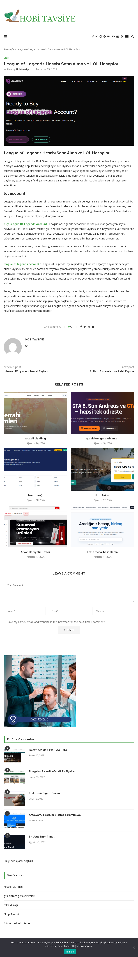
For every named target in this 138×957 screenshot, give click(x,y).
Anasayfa (9, 49)
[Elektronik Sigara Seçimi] (14, 799)
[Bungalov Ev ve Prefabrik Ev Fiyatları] (14, 777)
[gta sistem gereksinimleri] (102, 413)
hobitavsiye (22, 69)
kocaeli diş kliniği (35, 438)
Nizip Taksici (103, 495)
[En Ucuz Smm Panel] (14, 842)
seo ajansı (17, 861)
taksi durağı (35, 495)
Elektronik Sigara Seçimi (45, 793)
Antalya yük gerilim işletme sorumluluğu (55, 814)
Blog (6, 57)
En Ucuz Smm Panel (41, 836)
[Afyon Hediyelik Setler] (35, 526)
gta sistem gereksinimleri (102, 438)
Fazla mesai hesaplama (102, 552)
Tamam (70, 951)
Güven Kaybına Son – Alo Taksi (48, 749)
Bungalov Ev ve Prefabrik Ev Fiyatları (52, 771)
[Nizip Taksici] (102, 469)
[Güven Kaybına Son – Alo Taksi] (14, 755)
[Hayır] (133, 947)
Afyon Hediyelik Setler (35, 552)
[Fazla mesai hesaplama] (102, 526)
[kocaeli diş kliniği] (35, 413)
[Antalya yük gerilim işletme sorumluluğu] (14, 820)
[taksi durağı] (35, 469)
